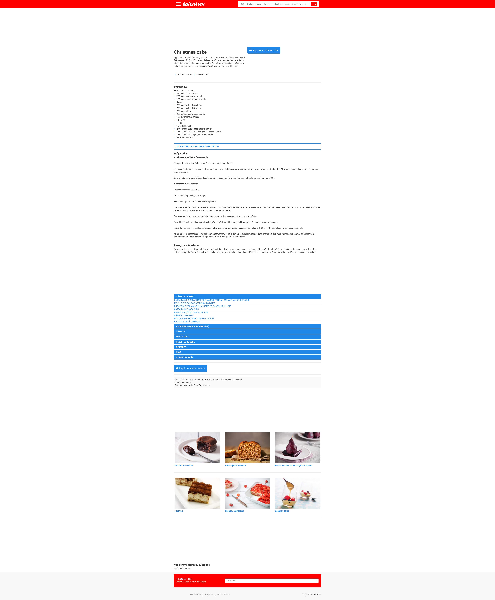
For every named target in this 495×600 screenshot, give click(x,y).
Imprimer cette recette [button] (265, 50)
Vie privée (209, 595)
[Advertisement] (247, 27)
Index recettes (195, 595)
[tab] (247, 296)
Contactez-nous (223, 595)
